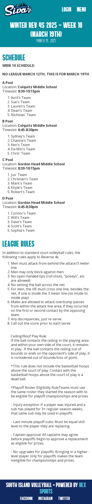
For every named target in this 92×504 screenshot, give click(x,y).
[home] (17, 9)
